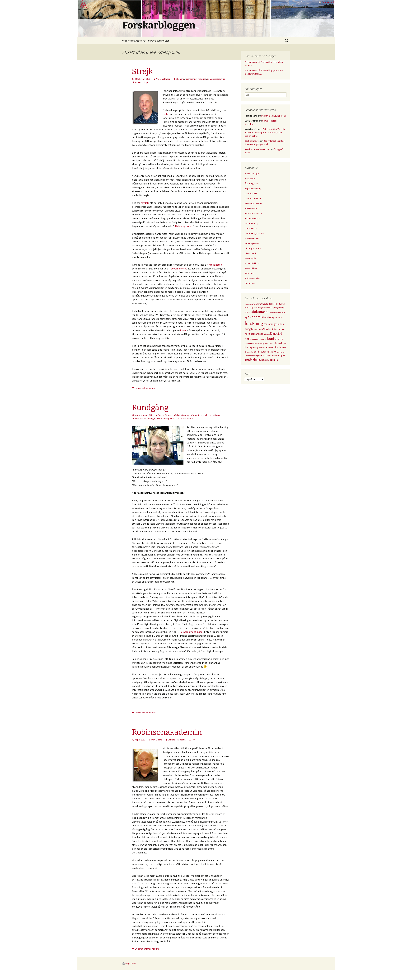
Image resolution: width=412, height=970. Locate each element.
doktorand (260, 312)
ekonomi (180, 78)
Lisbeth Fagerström (254, 233)
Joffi (193, 739)
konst (247, 344)
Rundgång (150, 407)
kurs (251, 344)
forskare (278, 317)
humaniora (256, 329)
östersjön (274, 359)
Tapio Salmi (250, 283)
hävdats (145, 202)
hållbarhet (267, 329)
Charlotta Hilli (251, 193)
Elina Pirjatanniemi (253, 203)
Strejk (142, 71)
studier (272, 351)
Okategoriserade (253, 248)
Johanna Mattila (252, 218)
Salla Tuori (249, 273)
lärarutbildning (258, 344)
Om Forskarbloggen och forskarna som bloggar (145, 40)
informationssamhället (201, 415)
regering (202, 78)
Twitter (268, 356)
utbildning (254, 359)
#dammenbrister (251, 304)
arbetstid (262, 303)
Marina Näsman (252, 238)
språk (257, 351)
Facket (166, 114)
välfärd (266, 360)
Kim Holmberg (251, 223)
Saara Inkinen (251, 268)
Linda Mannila (251, 228)
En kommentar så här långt (147, 948)
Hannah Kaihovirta (253, 213)
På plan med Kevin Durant (273, 115)
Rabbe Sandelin (252, 140)
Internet (267, 334)
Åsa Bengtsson (252, 183)
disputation (255, 307)
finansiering (191, 78)
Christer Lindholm (253, 198)
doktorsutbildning (274, 312)
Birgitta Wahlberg (253, 188)
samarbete (264, 347)
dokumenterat (179, 268)
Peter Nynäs (250, 258)
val (262, 359)
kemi (252, 339)
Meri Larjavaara (252, 243)
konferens (275, 338)
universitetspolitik (216, 78)
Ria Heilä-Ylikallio (252, 263)
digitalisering (182, 415)
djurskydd (268, 308)
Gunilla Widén (164, 415)
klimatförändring (260, 339)
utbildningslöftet (183, 226)
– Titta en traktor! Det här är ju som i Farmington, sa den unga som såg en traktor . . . (265, 132)
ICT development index (189, 631)
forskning (254, 323)
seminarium (277, 347)
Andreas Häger (163, 78)
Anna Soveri (250, 178)
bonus (183, 330)
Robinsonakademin (167, 732)
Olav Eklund (156, 739)
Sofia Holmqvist (252, 278)
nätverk (216, 415)
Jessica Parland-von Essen (257, 149)
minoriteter (269, 344)
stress (264, 351)
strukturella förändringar (143, 418)
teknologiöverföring (258, 356)
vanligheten (215, 264)
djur (261, 308)
